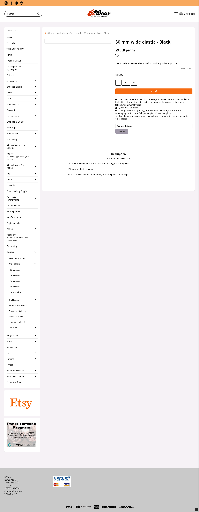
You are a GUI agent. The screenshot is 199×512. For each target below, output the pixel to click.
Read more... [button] (186, 68)
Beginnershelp (13, 223)
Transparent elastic (17, 311)
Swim (9, 92)
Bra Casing (12, 139)
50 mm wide (15, 292)
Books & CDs (13, 104)
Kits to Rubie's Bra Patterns (15, 166)
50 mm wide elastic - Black (96, 33)
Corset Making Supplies (18, 191)
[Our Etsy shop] (21, 410)
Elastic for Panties (16, 316)
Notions (10, 359)
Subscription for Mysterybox (14, 68)
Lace (9, 353)
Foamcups (11, 127)
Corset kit (11, 185)
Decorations (12, 110)
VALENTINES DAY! (15, 49)
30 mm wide (15, 281)
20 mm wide (15, 270)
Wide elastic (14, 263)
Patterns (11, 229)
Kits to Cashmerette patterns (16, 146)
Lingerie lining (13, 116)
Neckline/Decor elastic (18, 258)
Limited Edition (14, 205)
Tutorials (11, 43)
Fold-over (13, 327)
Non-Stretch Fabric (15, 376)
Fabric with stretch (15, 370)
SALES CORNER (14, 60)
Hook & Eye (12, 133)
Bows (9, 341)
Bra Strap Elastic (14, 86)
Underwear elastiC (17, 322)
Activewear (12, 81)
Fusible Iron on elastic (18, 305)
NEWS (9, 54)
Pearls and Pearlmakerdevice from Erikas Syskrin (18, 237)
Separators (12, 347)
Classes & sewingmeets (13, 198)
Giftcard (10, 75)
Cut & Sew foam (14, 382)
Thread (10, 364)
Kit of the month (14, 217)
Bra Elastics (14, 300)
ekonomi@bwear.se (13, 491)
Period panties (13, 211)
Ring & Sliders (13, 335)
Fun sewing (12, 246)
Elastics (10, 252)
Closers (10, 179)
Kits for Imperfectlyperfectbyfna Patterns (18, 156)
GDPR (9, 37)
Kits (8, 173)
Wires (9, 98)
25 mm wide (15, 275)
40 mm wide (15, 286)
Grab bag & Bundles (16, 121)
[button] (176, 13)
